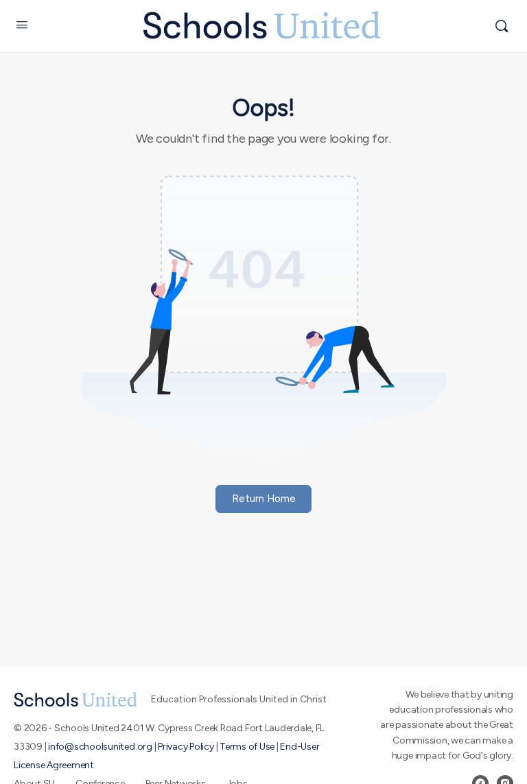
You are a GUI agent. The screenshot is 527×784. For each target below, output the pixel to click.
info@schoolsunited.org (100, 746)
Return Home (264, 498)
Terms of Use (247, 746)
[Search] (501, 26)
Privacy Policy (186, 746)
